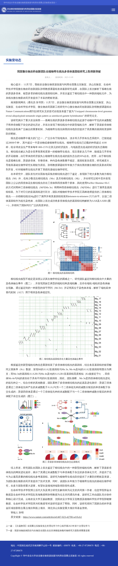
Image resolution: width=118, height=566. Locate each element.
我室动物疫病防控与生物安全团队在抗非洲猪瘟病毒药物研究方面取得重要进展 (52, 530)
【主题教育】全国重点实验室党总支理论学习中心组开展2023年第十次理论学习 (52, 526)
